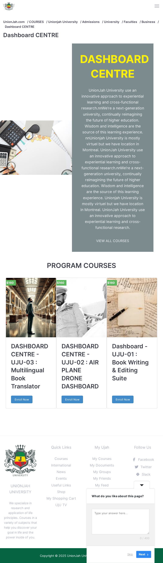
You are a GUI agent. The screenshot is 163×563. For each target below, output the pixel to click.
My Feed (102, 485)
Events (61, 478)
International (61, 465)
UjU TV (61, 505)
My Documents (102, 465)
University (111, 22)
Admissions (91, 22)
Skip (130, 554)
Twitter (145, 467)
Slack (145, 474)
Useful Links (61, 485)
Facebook (145, 459)
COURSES (36, 22)
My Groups (102, 472)
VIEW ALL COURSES (112, 241)
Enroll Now (22, 399)
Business (148, 22)
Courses (61, 459)
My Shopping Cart (61, 498)
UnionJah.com (14, 22)
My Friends (102, 478)
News (61, 472)
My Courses (101, 459)
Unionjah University (63, 22)
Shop (61, 492)
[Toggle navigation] (157, 6)
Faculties (130, 22)
